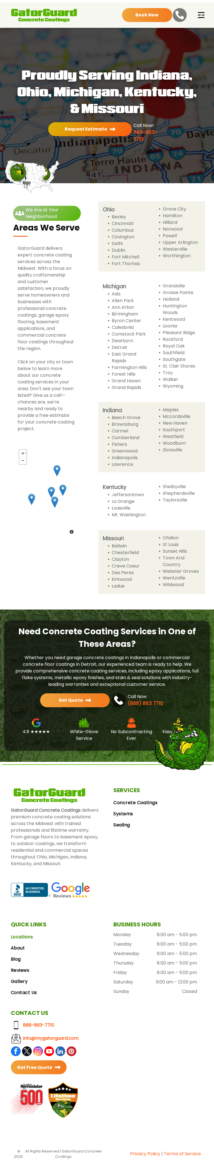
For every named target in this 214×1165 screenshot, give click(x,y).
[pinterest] (71, 1052)
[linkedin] (60, 1052)
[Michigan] (57, 470)
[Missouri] (31, 499)
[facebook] (16, 1052)
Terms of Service (182, 1154)
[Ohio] (62, 490)
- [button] (25, 459)
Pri (133, 1154)
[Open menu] (201, 15)
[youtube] (49, 1052)
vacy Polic (147, 1154)
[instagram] (38, 1052)
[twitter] (27, 1052)
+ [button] (25, 452)
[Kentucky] (54, 502)
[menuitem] (158, 802)
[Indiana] (51, 492)
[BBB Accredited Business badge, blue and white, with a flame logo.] (31, 890)
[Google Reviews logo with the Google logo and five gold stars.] (71, 890)
